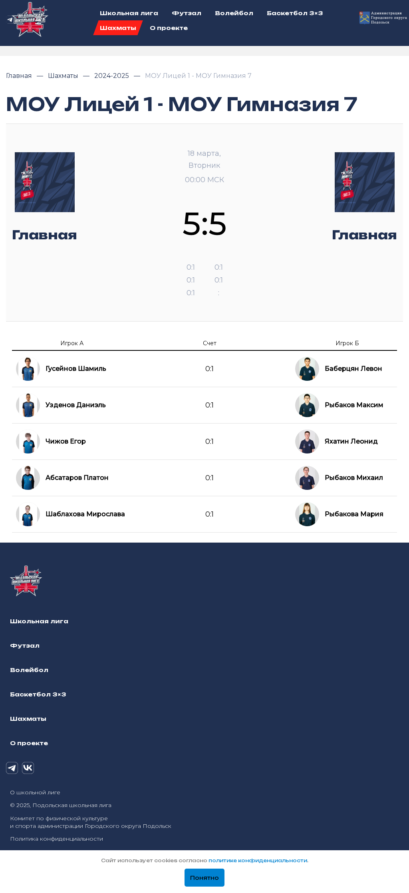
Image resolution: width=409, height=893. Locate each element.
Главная (20, 76)
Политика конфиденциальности (56, 838)
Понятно (204, 878)
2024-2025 (112, 76)
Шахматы (64, 76)
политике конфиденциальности (257, 860)
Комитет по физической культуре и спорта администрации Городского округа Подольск (90, 822)
